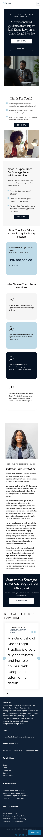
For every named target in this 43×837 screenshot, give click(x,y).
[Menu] (38, 4)
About (5, 768)
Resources (7, 770)
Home (5, 765)
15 (35, 693)
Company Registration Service (14, 793)
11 (27, 693)
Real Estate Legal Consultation (14, 816)
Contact (6, 773)
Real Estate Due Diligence (13, 821)
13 (31, 693)
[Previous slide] (4, 658)
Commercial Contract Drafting (15, 798)
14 (33, 693)
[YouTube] (19, 835)
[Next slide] (38, 658)
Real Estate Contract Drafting (14, 818)
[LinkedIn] (23, 835)
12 (29, 693)
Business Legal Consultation (13, 790)
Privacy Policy (8, 775)
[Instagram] (16, 835)
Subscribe (35, 832)
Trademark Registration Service (15, 796)
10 (25, 693)
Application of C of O (11, 813)
